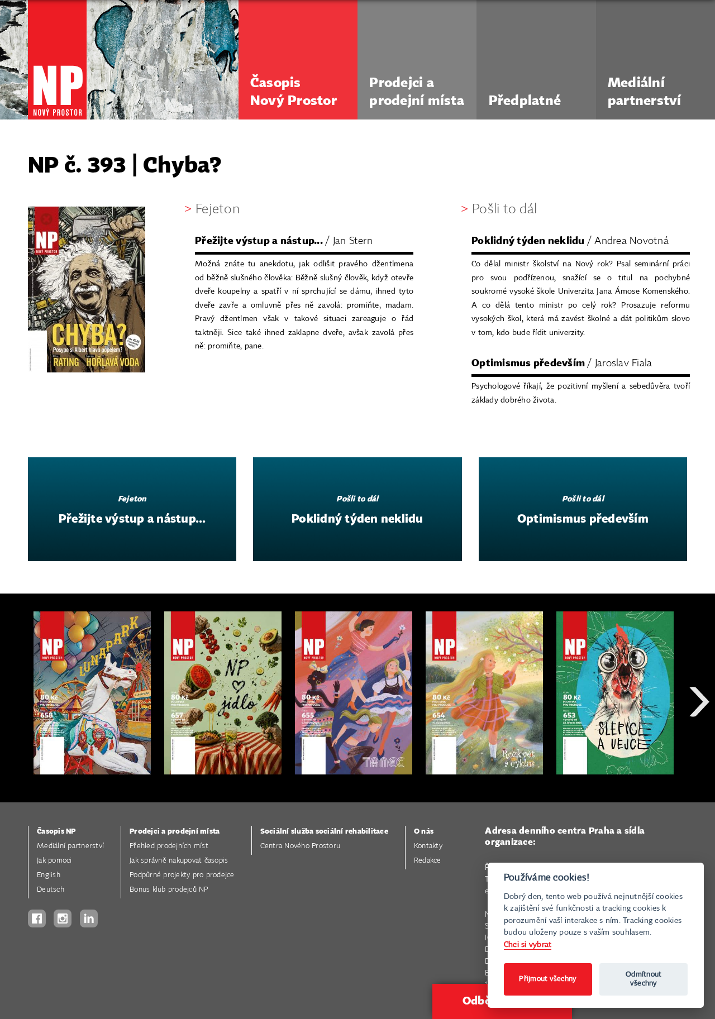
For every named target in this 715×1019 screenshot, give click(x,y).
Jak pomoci (54, 860)
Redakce (427, 860)
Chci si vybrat (528, 944)
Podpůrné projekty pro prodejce (182, 875)
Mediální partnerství (70, 846)
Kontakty (428, 846)
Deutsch (50, 889)
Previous (17, 742)
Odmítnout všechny (643, 979)
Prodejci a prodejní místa (175, 831)
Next (699, 742)
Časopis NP (56, 831)
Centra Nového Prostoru (300, 846)
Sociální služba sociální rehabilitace (324, 831)
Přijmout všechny (547, 979)
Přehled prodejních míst (169, 846)
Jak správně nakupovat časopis (179, 860)
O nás (423, 831)
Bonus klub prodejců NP (169, 889)
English (48, 875)
